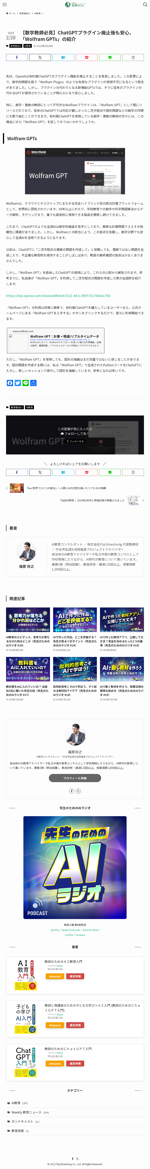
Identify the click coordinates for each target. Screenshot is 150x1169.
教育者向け (16, 45)
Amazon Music (91, 930)
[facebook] (71, 791)
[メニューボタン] (4, 4)
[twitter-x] (78, 791)
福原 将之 (26, 566)
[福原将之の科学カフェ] (75, 4)
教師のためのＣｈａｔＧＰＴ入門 (68, 1048)
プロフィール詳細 (75, 778)
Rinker (60, 965)
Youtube (80, 935)
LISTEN (69, 935)
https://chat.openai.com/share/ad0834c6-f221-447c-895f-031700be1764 (58, 295)
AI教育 (27, 45)
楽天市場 (75, 976)
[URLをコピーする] (133, 57)
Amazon (55, 976)
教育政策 (20, 1130)
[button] (17, 57)
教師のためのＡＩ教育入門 (63, 961)
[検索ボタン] (145, 4)
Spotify (55, 930)
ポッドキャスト (25, 1121)
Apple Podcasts (71, 930)
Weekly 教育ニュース (30, 1112)
